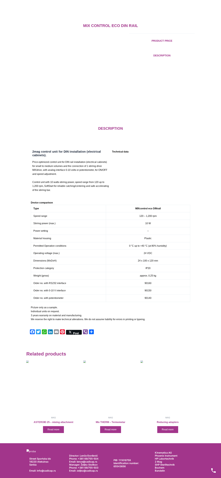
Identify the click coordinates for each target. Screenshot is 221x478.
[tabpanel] (110, 263)
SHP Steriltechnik (165, 464)
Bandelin (160, 470)
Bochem (159, 467)
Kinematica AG (163, 452)
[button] (150, 152)
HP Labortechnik (164, 458)
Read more (53, 429)
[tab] (110, 203)
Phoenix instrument (166, 455)
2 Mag (158, 461)
